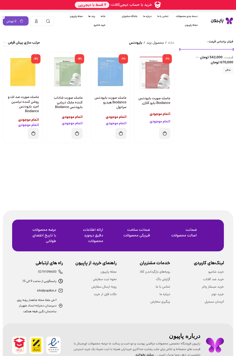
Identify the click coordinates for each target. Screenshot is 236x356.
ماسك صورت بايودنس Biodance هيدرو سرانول (110, 102)
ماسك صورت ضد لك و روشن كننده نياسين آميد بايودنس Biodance (23, 104)
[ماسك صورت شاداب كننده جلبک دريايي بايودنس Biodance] (67, 72)
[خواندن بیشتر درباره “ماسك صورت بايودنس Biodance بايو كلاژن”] (164, 133)
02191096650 (47, 272)
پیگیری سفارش (160, 301)
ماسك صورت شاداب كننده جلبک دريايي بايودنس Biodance (68, 102)
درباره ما (165, 294)
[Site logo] (222, 20)
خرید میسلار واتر (213, 287)
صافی (228, 70)
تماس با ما (163, 287)
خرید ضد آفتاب (213, 279)
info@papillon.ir (47, 291)
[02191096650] (60, 271)
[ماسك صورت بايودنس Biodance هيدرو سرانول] (110, 72)
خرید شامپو (216, 272)
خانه (171, 42)
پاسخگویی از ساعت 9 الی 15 (39, 281)
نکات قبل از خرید (105, 294)
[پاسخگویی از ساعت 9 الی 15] (60, 281)
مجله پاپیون (109, 272)
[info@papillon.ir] (60, 290)
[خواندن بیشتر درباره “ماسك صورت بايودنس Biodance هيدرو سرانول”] (120, 133)
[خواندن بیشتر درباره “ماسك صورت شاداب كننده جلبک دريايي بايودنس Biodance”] (77, 133)
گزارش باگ (163, 279)
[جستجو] (48, 21)
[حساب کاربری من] (36, 21)
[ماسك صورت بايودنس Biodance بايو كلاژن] (154, 72)
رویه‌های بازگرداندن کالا (155, 272)
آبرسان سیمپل (214, 301)
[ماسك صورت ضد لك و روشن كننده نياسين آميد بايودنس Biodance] (23, 72)
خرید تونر (217, 294)
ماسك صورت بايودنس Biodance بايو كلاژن (154, 100)
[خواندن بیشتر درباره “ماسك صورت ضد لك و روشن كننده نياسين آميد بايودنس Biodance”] (33, 133)
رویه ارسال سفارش (104, 287)
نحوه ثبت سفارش (105, 279)
